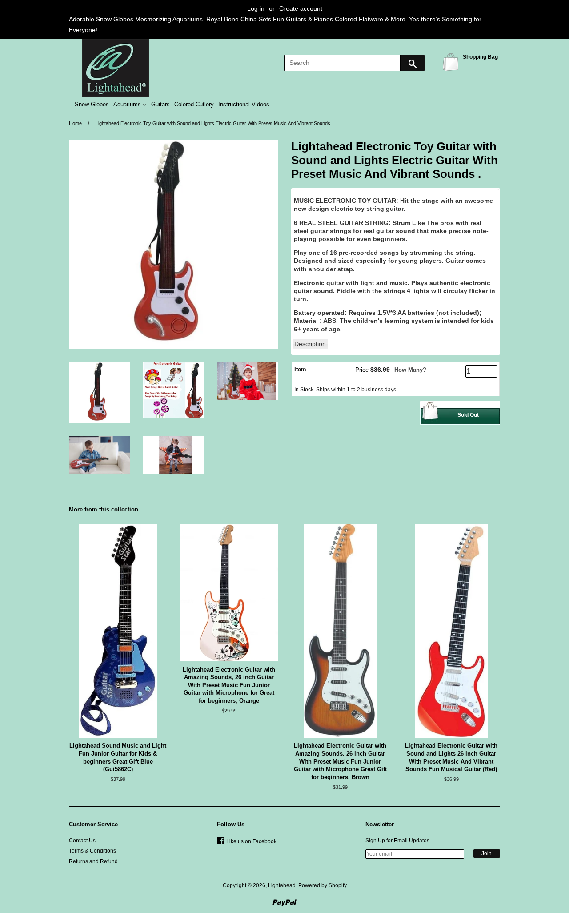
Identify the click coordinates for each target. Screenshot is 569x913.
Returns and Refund (93, 861)
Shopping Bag (452, 62)
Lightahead (282, 885)
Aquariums (128, 104)
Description (310, 343)
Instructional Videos (243, 104)
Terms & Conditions (92, 851)
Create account (300, 8)
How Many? (410, 369)
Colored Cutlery (194, 104)
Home (75, 123)
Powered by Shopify (322, 885)
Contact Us (82, 840)
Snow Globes (92, 104)
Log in (255, 8)
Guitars (160, 104)
